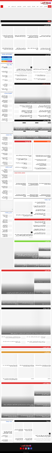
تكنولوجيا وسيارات (8, 93)
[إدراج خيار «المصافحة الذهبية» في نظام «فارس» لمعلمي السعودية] (10, 216)
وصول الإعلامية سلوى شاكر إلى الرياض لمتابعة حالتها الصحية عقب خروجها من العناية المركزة (27, 365)
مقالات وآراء (33, 6)
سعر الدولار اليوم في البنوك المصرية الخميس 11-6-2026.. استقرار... (21, 159)
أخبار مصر (41, 6)
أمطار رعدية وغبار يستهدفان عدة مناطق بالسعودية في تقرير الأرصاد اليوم (45, 49)
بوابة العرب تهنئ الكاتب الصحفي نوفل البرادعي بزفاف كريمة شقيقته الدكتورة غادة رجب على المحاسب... (10, 379)
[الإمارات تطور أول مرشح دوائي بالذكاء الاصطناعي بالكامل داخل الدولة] (10, 187)
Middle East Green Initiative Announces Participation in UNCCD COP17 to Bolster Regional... (32, 195)
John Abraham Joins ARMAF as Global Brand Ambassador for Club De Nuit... (20, 195)
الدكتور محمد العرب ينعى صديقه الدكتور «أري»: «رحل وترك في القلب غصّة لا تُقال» (10, 365)
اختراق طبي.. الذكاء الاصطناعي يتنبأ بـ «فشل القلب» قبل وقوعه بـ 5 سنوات (5, 197)
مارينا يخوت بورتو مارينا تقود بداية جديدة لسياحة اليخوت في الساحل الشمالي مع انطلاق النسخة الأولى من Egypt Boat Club (5, 149)
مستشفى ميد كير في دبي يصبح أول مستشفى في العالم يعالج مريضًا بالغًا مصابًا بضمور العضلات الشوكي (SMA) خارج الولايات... (4, 182)
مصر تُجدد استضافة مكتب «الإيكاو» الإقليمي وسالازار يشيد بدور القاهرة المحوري (5, 163)
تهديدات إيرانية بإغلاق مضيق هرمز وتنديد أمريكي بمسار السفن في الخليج (39, 233)
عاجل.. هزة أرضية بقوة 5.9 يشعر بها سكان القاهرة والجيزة (42, 69)
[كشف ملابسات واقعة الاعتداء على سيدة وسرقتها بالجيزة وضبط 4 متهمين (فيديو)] (48, 214)
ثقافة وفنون (47, 270)
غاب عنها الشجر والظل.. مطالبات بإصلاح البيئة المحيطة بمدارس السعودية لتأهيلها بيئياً (5, 235)
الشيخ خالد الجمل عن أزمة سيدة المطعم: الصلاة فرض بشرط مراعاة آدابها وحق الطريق (18, 430)
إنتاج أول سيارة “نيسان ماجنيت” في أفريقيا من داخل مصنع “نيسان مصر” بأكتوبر (4, 119)
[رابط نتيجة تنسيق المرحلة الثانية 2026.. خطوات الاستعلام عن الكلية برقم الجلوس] (10, 226)
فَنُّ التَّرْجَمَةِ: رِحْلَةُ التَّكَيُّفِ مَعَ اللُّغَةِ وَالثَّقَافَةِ (5, 67)
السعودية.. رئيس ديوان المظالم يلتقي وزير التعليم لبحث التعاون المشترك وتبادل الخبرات (5, 230)
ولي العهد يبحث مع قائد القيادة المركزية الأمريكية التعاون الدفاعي (20, 49)
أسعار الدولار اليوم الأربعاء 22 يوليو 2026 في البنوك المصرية (23, 156)
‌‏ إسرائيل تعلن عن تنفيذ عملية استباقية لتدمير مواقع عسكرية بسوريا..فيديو (10, 416)
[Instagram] (26, 448)
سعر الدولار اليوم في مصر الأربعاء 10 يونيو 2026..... (21, 163)
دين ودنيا (49, 423)
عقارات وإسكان (46, 308)
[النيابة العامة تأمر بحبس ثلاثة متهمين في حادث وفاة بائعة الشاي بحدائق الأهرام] (48, 206)
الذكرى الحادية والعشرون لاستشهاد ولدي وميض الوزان (5, 72)
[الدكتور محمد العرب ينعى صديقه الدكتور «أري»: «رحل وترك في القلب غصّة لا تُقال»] (9, 359)
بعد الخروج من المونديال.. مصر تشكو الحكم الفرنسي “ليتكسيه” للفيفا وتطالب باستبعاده (45, 256)
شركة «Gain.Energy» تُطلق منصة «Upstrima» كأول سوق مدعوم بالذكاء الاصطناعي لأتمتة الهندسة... (41, 164)
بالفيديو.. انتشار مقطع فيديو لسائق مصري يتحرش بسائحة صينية (27, 416)
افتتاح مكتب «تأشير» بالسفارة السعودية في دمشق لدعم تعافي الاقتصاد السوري (40, 160)
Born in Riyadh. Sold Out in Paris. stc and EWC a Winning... (45, 184)
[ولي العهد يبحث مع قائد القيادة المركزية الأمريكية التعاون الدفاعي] (20, 43)
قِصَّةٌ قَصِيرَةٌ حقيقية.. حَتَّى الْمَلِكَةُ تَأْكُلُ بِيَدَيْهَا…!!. (42, 281)
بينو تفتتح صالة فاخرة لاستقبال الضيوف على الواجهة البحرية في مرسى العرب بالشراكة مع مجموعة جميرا (5, 138)
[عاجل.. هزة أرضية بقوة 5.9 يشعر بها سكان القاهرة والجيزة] (42, 62)
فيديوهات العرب (46, 383)
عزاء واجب (49, 378)
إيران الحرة (25, 131)
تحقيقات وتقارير (19, 6)
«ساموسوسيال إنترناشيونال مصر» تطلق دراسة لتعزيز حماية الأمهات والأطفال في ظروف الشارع (5, 171)
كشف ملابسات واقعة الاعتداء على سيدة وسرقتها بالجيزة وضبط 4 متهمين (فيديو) (39, 214)
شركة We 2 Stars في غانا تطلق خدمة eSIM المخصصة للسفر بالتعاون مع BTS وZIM (5, 115)
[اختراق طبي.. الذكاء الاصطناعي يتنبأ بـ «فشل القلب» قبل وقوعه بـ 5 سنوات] (10, 197)
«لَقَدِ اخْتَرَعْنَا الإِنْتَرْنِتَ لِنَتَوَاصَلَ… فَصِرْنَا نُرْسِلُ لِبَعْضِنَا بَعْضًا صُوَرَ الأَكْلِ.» (43, 292)
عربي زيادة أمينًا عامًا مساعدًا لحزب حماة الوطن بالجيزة (38, 102)
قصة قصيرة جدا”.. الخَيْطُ (46, 303)
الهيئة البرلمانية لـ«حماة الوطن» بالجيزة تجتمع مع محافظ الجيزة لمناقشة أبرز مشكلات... (26, 111)
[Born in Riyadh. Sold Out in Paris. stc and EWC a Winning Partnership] (45, 179)
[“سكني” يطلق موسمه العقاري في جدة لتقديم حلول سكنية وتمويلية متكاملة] (23, 342)
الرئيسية (50, 6)
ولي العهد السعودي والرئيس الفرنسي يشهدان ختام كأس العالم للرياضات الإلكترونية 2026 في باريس (23, 235)
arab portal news (19, 173)
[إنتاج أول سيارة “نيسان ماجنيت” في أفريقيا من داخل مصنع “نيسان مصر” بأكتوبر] (10, 119)
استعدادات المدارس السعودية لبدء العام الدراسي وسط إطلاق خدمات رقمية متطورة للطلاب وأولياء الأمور (5, 221)
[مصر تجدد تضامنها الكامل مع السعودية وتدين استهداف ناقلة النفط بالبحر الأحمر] (48, 76)
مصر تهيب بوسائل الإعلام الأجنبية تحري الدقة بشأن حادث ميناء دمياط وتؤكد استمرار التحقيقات (21, 75)
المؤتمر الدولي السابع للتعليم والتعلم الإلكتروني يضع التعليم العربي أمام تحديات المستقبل (5, 101)
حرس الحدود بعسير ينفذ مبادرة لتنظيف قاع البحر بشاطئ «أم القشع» (45, 36)
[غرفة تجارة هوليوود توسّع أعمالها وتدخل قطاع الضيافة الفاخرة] (10, 154)
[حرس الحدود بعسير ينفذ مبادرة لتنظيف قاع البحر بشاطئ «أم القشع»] (45, 31)
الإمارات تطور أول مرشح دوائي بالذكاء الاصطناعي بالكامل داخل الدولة (5, 187)
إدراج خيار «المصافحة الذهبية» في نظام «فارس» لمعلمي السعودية (5, 216)
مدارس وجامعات (8, 212)
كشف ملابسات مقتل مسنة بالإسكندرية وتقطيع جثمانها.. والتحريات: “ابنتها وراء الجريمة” (24, 215)
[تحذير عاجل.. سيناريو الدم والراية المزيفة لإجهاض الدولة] (10, 89)
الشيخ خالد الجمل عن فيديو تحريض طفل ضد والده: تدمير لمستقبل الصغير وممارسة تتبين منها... (28, 430)
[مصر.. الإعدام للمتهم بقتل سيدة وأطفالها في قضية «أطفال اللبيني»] (48, 210)
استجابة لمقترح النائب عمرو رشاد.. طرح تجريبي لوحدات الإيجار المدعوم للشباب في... (44, 106)
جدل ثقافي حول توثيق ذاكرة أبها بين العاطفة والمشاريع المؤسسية (20, 292)
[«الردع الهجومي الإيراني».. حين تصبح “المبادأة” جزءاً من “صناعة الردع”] (10, 85)
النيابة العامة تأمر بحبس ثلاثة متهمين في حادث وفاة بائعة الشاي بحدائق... (5, 440)
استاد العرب (24, 6)
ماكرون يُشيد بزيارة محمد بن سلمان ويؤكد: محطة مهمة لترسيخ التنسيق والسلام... (39, 222)
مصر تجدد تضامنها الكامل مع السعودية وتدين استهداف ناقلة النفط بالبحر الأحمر (40, 75)
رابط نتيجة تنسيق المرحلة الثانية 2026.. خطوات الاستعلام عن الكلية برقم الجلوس (5, 226)
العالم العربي (45, 6)
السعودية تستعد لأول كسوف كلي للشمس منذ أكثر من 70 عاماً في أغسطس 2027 (33, 128)
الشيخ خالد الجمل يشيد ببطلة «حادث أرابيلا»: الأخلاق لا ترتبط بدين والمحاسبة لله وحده (43, 436)
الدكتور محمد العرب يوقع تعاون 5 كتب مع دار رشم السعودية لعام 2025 (43, 416)
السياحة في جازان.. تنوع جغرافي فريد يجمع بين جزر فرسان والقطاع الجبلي (5, 158)
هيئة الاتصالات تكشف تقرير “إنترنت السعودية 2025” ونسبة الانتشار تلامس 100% (5, 105)
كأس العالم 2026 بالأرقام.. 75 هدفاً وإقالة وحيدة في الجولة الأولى (21, 264)
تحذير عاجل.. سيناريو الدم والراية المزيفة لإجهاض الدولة (4, 89)
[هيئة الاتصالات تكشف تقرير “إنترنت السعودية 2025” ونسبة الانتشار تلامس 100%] (10, 105)
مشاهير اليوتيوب (46, 347)
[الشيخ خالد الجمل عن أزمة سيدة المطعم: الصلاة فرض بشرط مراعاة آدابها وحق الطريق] (18, 425)
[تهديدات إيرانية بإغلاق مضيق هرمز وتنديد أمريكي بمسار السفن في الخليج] (48, 233)
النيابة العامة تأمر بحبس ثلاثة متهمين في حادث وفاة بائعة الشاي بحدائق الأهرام (39, 206)
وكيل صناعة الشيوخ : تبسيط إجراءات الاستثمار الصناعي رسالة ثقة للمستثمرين (25, 106)
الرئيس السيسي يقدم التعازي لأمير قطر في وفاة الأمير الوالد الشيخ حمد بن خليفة (39, 79)
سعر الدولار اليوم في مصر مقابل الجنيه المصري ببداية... (21, 168)
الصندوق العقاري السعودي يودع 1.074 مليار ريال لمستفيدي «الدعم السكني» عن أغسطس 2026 (30, 333)
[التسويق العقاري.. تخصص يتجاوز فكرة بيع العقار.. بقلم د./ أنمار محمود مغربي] (48, 337)
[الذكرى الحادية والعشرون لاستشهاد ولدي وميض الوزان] (10, 72)
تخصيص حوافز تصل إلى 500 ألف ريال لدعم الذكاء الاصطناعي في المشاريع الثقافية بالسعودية (4, 96)
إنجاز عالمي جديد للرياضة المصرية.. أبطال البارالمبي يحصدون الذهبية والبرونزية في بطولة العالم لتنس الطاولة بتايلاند (27, 255)
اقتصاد (37, 6)
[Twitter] (28, 448)
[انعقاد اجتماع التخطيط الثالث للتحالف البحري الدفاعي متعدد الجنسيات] (7, 43)
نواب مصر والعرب (13, 6)
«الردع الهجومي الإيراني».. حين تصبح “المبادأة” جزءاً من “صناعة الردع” (5, 85)
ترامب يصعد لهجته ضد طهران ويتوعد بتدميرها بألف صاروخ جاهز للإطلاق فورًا (39, 230)
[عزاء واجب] (43, 372)
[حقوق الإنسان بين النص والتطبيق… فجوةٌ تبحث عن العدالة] (10, 76)
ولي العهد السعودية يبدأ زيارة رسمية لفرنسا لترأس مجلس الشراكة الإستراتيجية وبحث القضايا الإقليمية (32, 36)
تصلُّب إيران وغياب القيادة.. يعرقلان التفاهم (33, 49)
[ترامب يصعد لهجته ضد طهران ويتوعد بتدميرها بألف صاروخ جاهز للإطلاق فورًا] (48, 230)
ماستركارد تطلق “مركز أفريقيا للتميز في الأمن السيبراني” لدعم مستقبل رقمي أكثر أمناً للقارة (5, 110)
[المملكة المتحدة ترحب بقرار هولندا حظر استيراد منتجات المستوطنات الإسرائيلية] (48, 226)
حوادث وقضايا (48, 199)
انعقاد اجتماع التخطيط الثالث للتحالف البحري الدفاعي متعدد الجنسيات (7, 49)
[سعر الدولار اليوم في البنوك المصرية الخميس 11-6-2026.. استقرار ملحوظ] (29, 159)
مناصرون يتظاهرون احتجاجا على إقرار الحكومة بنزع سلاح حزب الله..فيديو (43, 394)
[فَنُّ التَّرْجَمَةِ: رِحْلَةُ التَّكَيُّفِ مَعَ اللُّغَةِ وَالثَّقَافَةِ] (10, 68)
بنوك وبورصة (29, 6)
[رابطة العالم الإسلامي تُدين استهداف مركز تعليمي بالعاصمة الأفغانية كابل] (20, 31)
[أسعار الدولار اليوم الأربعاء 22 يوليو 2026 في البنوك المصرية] (22, 148)
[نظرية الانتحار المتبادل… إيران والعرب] (10, 80)
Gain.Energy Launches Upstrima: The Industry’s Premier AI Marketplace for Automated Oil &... (33, 184)
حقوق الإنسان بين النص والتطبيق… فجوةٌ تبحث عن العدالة (5, 76)
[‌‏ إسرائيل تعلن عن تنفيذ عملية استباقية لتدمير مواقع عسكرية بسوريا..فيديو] (9, 412)
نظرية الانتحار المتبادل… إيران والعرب (5, 80)
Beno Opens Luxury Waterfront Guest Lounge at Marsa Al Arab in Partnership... (21, 184)
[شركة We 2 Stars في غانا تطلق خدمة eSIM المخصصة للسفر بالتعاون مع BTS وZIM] (10, 115)
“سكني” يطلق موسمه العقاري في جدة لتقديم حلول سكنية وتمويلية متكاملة (11, 342)
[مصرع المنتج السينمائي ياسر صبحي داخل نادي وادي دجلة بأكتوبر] (48, 203)
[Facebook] (31, 448)
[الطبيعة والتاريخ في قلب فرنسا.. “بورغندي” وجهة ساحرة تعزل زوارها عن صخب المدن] (10, 143)
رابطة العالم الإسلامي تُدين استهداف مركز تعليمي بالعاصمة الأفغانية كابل (20, 36)
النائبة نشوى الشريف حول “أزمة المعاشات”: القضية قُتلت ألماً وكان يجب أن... (45, 111)
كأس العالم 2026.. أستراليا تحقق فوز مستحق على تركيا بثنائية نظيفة (33, 264)
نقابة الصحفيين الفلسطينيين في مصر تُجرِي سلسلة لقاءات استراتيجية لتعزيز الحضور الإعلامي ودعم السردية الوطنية (45, 128)
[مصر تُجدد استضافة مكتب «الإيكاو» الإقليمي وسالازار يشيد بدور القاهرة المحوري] (10, 163)
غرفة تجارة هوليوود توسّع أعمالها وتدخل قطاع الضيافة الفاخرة (5, 154)
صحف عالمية (47, 219)
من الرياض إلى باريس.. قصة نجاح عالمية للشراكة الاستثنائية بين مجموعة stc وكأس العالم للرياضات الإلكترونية (43, 156)
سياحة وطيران (9, 134)
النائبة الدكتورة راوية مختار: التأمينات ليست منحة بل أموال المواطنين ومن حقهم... (26, 116)
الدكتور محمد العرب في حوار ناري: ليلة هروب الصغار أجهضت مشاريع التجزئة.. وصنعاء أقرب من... (18, 405)
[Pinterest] (23, 448)
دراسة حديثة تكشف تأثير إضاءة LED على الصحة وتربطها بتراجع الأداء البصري (32, 136)
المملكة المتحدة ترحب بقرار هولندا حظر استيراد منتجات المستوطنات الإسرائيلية (39, 226)
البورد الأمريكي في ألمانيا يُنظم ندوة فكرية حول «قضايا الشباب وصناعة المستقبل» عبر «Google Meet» (9, 303)
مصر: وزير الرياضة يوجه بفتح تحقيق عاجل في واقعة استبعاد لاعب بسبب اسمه (45, 247)
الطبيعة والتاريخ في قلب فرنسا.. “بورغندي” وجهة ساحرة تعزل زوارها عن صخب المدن (5, 143)
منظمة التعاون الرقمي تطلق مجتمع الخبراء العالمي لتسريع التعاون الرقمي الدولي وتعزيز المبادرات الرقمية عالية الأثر (20, 128)
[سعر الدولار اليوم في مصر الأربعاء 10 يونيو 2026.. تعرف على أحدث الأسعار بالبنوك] (29, 163)
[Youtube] (21, 448)
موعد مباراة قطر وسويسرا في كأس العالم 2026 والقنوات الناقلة (45, 265)
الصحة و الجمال (8, 167)
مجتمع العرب (47, 352)
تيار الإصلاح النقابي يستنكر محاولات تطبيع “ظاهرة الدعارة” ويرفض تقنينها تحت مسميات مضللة (45, 136)
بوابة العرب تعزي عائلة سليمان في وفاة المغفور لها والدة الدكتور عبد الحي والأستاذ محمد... (43, 365)
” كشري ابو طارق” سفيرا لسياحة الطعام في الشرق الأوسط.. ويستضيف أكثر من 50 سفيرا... (24, 69)
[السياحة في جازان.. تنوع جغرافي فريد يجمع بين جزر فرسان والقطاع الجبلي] (10, 158)
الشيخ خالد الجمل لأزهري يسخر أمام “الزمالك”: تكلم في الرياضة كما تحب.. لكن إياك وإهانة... (19, 439)
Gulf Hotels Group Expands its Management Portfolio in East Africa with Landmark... (45, 195)
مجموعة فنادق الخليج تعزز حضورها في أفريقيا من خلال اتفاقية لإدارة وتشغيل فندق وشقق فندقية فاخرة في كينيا (11, 337)
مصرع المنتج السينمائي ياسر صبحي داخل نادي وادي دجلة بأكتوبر (40, 203)
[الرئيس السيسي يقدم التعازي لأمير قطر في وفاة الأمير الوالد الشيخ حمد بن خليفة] (48, 79)
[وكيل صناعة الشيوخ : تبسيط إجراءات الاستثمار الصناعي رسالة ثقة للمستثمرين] (16, 106)
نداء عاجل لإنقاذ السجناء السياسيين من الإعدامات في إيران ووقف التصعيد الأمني (20, 136)
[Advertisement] (26, 13)
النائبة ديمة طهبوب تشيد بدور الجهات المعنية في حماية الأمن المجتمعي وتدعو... (44, 116)
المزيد (9, 6)
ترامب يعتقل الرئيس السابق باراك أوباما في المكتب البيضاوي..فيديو (43, 405)
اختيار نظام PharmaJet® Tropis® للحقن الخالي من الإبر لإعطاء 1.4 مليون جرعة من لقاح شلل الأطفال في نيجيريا (4, 176)
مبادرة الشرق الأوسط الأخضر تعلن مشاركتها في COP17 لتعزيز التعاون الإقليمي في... (40, 168)
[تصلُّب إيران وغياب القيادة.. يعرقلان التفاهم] (32, 43)
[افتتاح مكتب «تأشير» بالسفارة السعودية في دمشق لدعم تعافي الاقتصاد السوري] (49, 160)
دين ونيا (48, 421)
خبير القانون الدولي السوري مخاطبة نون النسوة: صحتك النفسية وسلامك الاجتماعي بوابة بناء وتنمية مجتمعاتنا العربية (5, 192)
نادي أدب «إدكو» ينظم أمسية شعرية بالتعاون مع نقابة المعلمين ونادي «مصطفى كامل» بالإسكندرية (26, 303)
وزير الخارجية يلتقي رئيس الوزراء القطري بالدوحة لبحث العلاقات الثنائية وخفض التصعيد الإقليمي (21, 79)
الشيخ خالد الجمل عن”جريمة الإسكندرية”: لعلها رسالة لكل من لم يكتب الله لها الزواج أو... (28, 439)
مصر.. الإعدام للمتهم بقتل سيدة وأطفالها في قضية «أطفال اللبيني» (40, 210)
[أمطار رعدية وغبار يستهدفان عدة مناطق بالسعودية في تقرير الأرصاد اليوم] (45, 43)
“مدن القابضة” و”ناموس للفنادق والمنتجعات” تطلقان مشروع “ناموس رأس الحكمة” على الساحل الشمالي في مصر (36, 342)
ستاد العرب (47, 241)
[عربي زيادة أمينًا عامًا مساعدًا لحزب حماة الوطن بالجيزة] (32, 94)
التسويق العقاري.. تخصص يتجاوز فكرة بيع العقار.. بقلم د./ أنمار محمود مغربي (35, 337)
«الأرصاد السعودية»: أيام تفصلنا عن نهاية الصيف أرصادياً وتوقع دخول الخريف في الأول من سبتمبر (7, 36)
